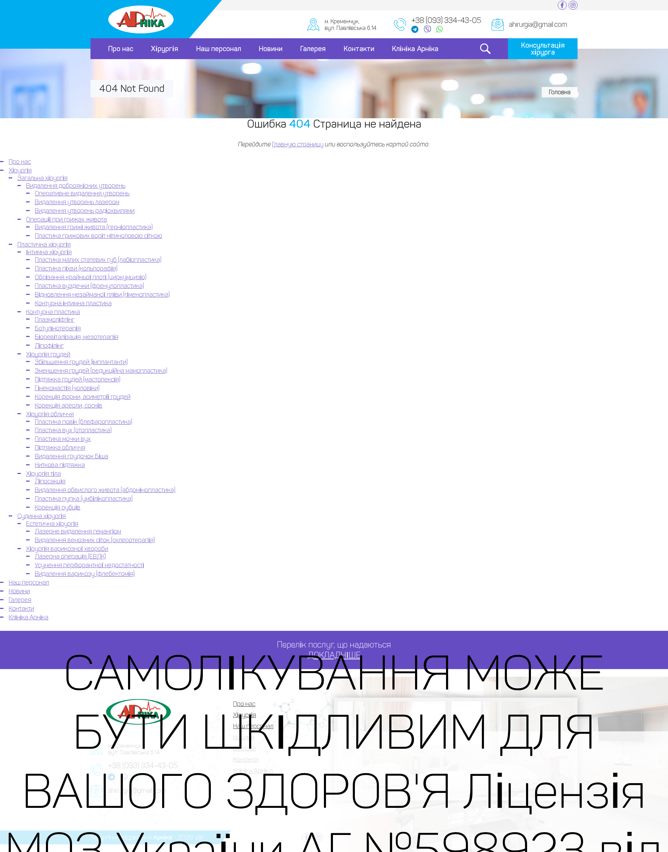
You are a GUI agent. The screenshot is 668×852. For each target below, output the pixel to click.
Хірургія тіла (43, 473)
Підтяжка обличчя (60, 447)
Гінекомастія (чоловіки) (67, 388)
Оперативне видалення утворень (82, 193)
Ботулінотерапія (58, 328)
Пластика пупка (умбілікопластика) (84, 499)
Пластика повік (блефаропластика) (83, 422)
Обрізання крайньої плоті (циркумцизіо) (90, 277)
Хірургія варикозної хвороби (67, 549)
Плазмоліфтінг (54, 319)
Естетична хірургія (52, 524)
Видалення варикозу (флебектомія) (85, 574)
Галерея (313, 49)
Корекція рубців (57, 507)
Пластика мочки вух (63, 439)
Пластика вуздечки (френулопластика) (89, 286)
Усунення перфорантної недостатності (89, 565)
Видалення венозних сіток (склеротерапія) (95, 540)
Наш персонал (218, 49)
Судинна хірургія (41, 516)
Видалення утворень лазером (77, 202)
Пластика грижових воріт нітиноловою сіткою (98, 236)
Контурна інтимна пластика (73, 303)
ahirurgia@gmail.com (538, 24)
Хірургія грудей (48, 354)
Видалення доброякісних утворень (75, 186)
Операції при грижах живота (66, 219)
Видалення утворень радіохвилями (85, 211)
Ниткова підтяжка (60, 465)
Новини (271, 49)
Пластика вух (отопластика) (73, 430)
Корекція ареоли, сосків (68, 405)
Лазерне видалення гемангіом (78, 531)
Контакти (359, 49)
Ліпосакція (50, 481)
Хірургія (164, 49)
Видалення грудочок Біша (71, 456)
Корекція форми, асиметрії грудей (82, 397)
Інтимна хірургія (49, 252)
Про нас (120, 49)
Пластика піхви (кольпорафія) (76, 268)
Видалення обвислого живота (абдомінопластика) (105, 490)
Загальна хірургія (42, 178)
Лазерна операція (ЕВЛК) (70, 556)
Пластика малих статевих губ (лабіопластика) (98, 260)
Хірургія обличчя (50, 414)
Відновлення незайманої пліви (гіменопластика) (102, 294)
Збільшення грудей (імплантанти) (81, 362)
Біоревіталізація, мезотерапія (76, 337)
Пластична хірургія (44, 244)
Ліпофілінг (49, 345)
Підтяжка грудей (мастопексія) (77, 379)
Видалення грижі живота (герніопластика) (94, 227)
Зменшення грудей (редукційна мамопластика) (101, 371)
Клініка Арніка (415, 49)
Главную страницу (298, 144)
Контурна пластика (53, 312)
